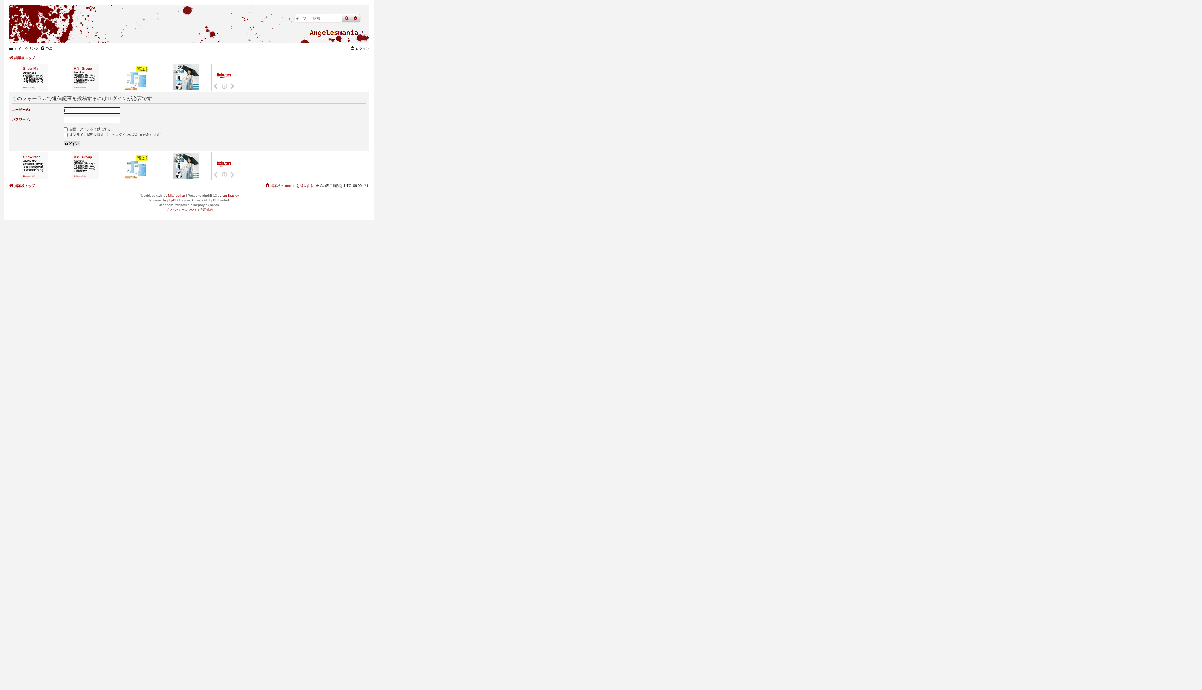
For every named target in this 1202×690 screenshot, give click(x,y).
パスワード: (21, 119)
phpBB (172, 200)
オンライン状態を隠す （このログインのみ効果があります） (116, 134)
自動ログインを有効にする (90, 129)
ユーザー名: (21, 109)
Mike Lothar (176, 195)
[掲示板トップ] (334, 33)
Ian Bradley (230, 195)
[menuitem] (46, 48)
